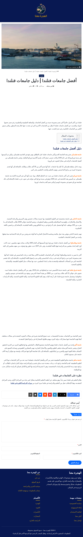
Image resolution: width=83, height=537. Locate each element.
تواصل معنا (77, 520)
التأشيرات (36, 512)
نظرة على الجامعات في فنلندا (68, 141)
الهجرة (38, 503)
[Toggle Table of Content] (77, 136)
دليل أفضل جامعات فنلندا (70, 139)
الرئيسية (54, 71)
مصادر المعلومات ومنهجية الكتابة (29, 490)
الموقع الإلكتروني (35, 453)
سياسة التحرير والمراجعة (31, 486)
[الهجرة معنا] (41, 11)
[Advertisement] (41, 103)
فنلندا (49, 71)
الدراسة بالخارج (35, 520)
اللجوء (38, 508)
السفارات (37, 516)
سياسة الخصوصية (75, 503)
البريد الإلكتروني (76, 453)
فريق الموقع (36, 482)
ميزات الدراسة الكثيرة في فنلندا (21, 383)
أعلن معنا (78, 516)
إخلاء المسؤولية (76, 508)
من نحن (37, 478)
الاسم (79, 445)
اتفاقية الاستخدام (75, 512)
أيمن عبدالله (50, 86)
